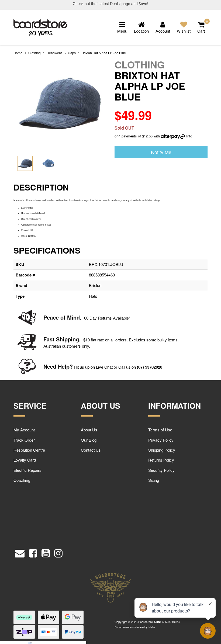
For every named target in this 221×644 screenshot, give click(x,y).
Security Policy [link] (161, 470)
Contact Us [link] (91, 450)
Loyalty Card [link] (24, 460)
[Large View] (25, 163)
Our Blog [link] (88, 440)
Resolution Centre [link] (29, 450)
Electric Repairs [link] (27, 470)
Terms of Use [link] (160, 429)
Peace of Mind (61, 317)
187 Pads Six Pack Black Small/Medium (45, 623)
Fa (46, 339)
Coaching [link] (21, 480)
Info (189, 136)
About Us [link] (89, 429)
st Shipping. (65, 339)
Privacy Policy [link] (161, 440)
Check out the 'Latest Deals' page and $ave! (110, 3)
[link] (33, 552)
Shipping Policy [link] (161, 450)
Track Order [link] (24, 440)
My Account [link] (24, 429)
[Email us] (20, 552)
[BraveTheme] (40, 27)
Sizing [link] (153, 480)
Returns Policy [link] (161, 460)
